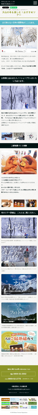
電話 (18, 374)
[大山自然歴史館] (5, 399)
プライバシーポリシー (24, 392)
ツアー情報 (8, 9)
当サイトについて (13, 392)
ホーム (2, 9)
